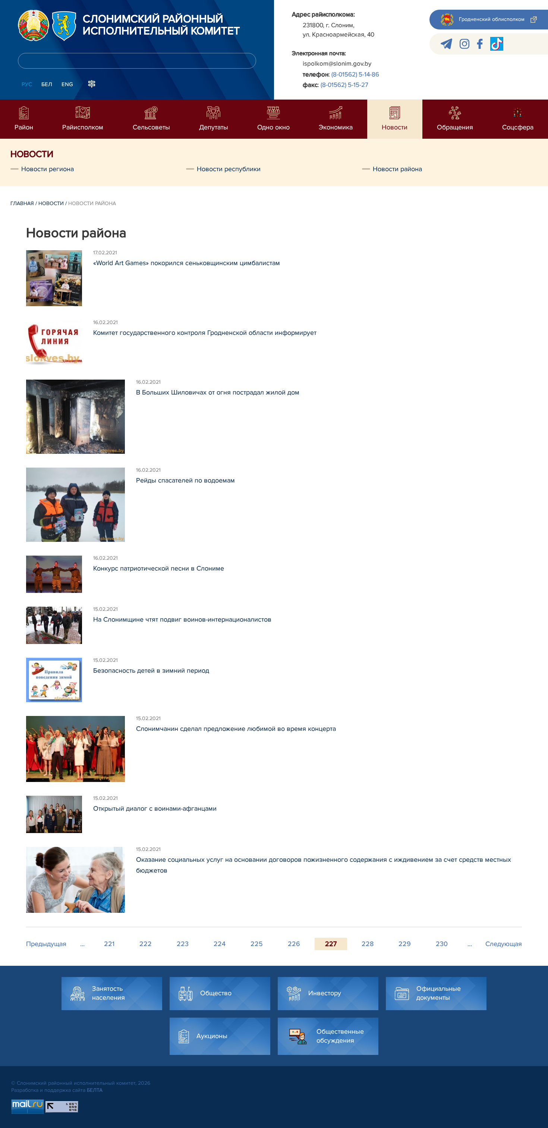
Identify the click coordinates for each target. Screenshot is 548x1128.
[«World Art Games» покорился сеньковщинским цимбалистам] (59, 278)
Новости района (397, 169)
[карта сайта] (91, 83)
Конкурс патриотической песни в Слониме (158, 568)
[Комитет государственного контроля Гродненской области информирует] (59, 343)
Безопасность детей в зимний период (151, 670)
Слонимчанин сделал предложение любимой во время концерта (236, 729)
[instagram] (464, 43)
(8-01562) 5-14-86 (355, 74)
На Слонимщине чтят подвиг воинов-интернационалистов (182, 619)
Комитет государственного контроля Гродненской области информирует (204, 333)
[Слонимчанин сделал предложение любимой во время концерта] (81, 749)
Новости (51, 203)
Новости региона (47, 169)
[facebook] (480, 44)
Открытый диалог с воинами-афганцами (155, 808)
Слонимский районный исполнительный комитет (161, 25)
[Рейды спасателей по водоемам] (81, 505)
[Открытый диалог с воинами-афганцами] (59, 814)
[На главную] (33, 25)
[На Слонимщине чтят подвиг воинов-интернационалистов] (59, 625)
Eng (67, 84)
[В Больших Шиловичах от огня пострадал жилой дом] (81, 417)
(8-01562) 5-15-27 (344, 85)
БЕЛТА (95, 1090)
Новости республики (229, 169)
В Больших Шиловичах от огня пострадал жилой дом (217, 392)
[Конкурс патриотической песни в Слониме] (59, 574)
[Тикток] (496, 44)
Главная (22, 203)
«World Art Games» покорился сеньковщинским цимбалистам (186, 263)
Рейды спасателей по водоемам (185, 480)
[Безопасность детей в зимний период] (59, 680)
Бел (46, 84)
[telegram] (446, 43)
